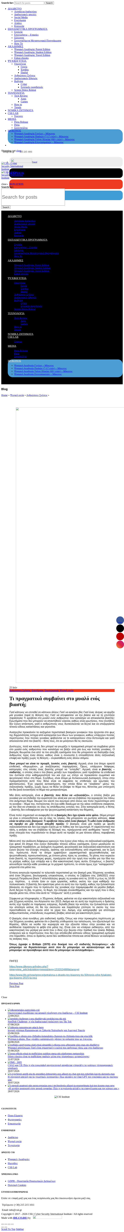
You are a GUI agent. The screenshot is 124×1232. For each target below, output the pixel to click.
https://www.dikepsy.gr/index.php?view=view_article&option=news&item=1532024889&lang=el (44, 968)
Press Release (21, 122)
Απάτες (18, 23)
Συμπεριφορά (51, 690)
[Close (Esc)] (2, 1224)
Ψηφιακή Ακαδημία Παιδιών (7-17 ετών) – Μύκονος (41, 136)
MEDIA (12, 119)
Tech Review (21, 95)
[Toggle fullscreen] (9, 1224)
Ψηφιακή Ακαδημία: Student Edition (33, 52)
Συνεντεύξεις (21, 127)
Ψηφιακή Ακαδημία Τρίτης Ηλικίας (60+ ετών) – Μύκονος (44, 139)
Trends (17, 107)
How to (18, 104)
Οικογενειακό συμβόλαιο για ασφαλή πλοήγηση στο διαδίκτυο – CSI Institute (48, 1013)
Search (49, 3)
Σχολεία (18, 32)
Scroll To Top (8, 1229)
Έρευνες (18, 116)
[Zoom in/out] (12, 1224)
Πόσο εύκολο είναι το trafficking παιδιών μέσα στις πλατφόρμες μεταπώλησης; (48, 1056)
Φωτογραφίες (15, 1119)
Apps (23, 98)
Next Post (14, 986)
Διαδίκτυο (13, 1137)
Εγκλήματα (20, 20)
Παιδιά (24, 72)
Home (4, 395)
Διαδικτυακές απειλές (25, 14)
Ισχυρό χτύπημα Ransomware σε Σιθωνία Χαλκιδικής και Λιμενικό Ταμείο (46, 1030)
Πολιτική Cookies (17, 1185)
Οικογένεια (20, 63)
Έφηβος (25, 69)
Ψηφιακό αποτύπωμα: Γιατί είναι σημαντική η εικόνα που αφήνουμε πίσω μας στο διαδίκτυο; (55, 1047)
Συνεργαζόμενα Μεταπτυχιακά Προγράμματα (37, 40)
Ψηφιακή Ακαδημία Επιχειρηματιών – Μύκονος (38, 142)
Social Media (21, 17)
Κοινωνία (19, 26)
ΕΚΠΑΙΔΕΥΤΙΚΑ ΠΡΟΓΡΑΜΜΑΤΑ (27, 29)
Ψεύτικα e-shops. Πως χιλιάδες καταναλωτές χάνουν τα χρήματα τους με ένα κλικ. (50, 1039)
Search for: (7, 2)
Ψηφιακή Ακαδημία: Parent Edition (32, 49)
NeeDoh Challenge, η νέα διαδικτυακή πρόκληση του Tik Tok (40, 1021)
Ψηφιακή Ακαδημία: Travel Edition (32, 55)
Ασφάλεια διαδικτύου (25, 11)
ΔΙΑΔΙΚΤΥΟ (15, 8)
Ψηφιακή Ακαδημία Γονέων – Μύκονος (34, 133)
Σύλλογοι (19, 37)
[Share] (6, 1224)
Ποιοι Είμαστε (15, 1115)
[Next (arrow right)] (6, 1227)
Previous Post (16, 983)
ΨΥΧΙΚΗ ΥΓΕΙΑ (17, 61)
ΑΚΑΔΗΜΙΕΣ (15, 46)
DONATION (16, 184)
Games (24, 101)
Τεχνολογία (14, 1145)
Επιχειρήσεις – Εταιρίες (26, 34)
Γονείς (24, 66)
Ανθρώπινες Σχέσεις (24, 75)
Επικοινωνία (14, 1123)
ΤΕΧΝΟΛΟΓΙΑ (16, 93)
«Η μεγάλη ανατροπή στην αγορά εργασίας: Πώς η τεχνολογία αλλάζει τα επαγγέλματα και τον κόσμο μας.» (63, 1088)
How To (18, 43)
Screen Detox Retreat (25, 90)
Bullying (18, 81)
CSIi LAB (13, 113)
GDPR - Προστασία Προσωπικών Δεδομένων (32, 1181)
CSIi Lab (12, 1167)
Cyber (24, 84)
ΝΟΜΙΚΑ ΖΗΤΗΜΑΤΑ (20, 110)
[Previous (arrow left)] (2, 1227)
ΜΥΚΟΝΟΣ (14, 130)
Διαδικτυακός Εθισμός (25, 78)
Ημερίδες (13, 1163)
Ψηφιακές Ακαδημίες (19, 1159)
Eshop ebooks (21, 58)
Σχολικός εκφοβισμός (32, 87)
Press (17, 124)
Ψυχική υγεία (17, 395)
